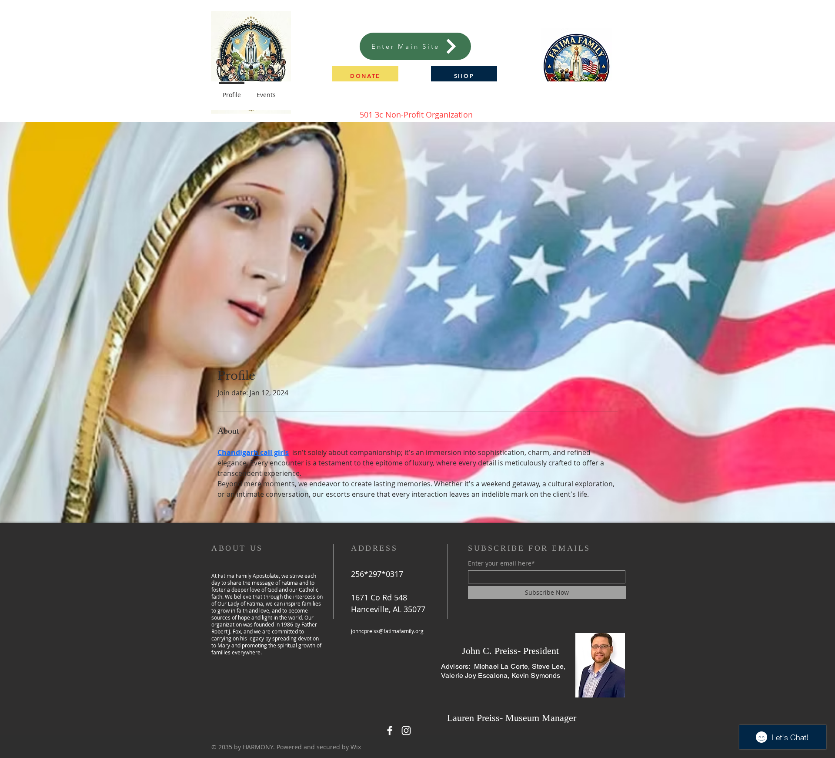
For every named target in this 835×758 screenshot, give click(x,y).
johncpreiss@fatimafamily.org (387, 630)
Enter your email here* (501, 563)
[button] (365, 75)
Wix (356, 747)
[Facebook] (390, 730)
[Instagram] (406, 730)
